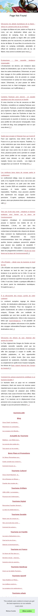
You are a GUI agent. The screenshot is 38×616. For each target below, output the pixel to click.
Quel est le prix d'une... (9, 540)
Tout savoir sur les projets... (10, 448)
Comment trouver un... (9, 466)
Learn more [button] (19, 606)
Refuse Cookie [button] (11, 611)
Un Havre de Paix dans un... (11, 553)
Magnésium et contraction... (11, 426)
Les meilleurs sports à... (9, 584)
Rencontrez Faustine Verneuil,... (12, 505)
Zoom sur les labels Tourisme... (12, 571)
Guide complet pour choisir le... (12, 461)
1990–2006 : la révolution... (10, 492)
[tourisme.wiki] (19, 6)
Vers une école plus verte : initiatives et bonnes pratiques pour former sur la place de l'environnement (18, 214)
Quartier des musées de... (10, 483)
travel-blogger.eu (15, 321)
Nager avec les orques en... (10, 518)
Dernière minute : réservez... (11, 557)
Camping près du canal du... (11, 562)
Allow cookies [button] (27, 611)
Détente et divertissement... (10, 544)
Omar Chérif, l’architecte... (10, 422)
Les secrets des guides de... (11, 444)
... (30, 51)
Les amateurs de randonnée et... (12, 588)
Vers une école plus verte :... (11, 523)
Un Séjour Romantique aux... (11, 457)
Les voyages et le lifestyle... (10, 431)
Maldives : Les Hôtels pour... (11, 440)
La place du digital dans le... (11, 509)
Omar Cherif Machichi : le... (10, 474)
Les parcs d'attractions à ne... (11, 536)
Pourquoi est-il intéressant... (11, 496)
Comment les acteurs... (9, 527)
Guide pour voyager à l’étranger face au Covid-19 (18, 136)
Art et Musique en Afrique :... (11, 479)
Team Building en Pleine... (10, 580)
